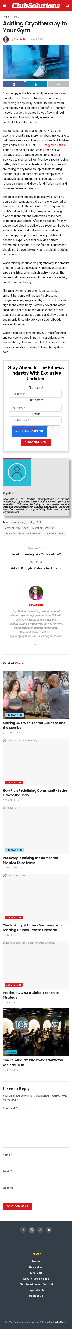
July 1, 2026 (10, 935)
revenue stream (54, 533)
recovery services (30, 533)
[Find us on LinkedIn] (49, 1230)
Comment (10, 1108)
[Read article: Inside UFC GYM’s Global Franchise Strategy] (36, 965)
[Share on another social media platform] (58, 84)
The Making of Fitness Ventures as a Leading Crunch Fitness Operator (32, 927)
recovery (61, 93)
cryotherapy (18, 522)
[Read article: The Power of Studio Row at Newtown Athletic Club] (36, 1032)
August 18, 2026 (12, 733)
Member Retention (43, 528)
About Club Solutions (36, 1279)
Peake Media (59, 1322)
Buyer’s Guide (36, 1290)
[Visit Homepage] (36, 5)
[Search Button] (67, 5)
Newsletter (36, 1267)
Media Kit (36, 1273)
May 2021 (35, 522)
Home (6, 16)
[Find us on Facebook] (23, 1230)
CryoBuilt (19, 39)
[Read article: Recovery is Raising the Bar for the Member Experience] (36, 829)
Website (8, 1188)
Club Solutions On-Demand (36, 1285)
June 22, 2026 (11, 1002)
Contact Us (36, 1296)
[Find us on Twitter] (32, 1230)
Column (11, 1052)
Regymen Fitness (55, 145)
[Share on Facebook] (14, 84)
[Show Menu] (4, 5)
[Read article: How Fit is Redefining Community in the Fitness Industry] (36, 762)
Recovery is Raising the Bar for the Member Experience (30, 860)
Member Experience (16, 528)
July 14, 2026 (10, 867)
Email (7, 1171)
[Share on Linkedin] (36, 84)
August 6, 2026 (11, 800)
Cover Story (13, 782)
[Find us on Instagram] (40, 1230)
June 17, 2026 (11, 1070)
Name (7, 1155)
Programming (14, 715)
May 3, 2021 (37, 39)
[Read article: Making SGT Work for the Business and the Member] (36, 695)
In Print (15, 16)
